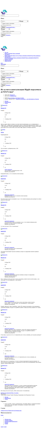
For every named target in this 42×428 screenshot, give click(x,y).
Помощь (6, 422)
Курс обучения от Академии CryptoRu (16, 97)
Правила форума (11, 410)
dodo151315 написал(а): (9, 221)
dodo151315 (3, 178)
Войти (2, 415)
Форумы (6, 410)
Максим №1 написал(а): (9, 194)
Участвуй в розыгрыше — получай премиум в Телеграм (27, 99)
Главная (2, 410)
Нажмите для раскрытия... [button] (10, 171)
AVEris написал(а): (8, 169)
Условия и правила (8, 420)
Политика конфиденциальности (11, 421)
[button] (2, 36)
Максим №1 (12, 94)
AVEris (2, 132)
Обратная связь (18, 410)
